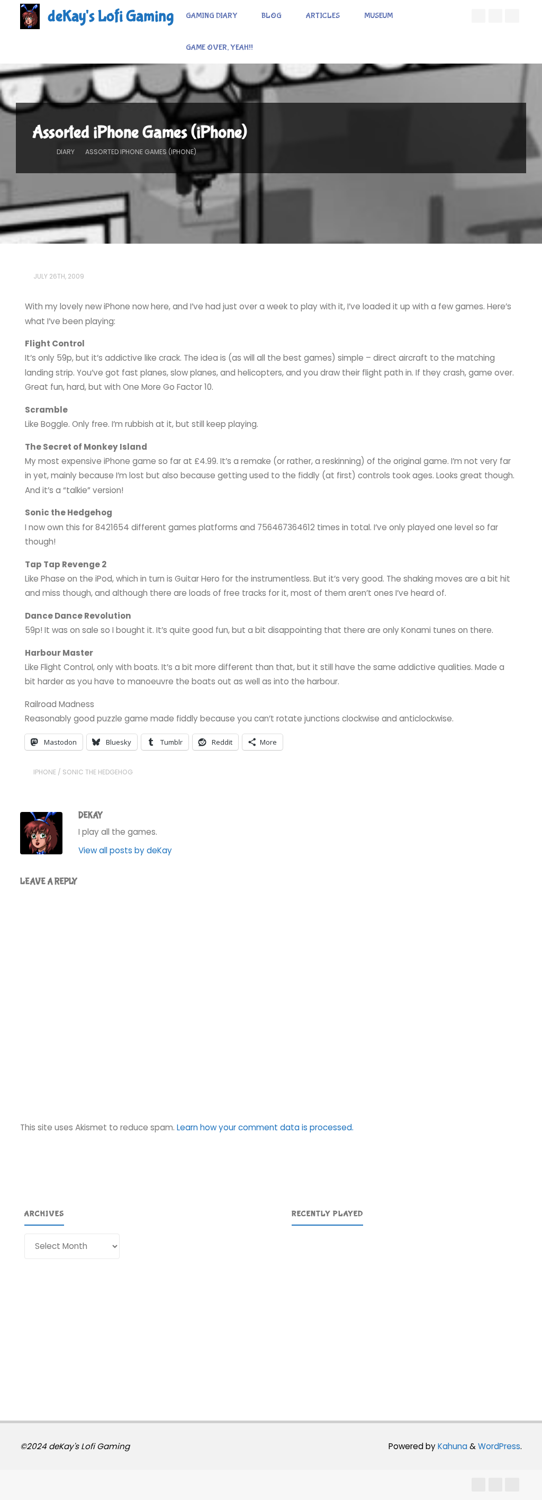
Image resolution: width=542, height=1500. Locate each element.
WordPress (499, 1446)
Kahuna (451, 1446)
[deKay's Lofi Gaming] (30, 15)
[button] (308, 1308)
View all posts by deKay (125, 850)
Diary (66, 151)
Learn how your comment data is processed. (265, 1127)
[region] (405, 1309)
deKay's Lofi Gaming (111, 16)
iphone (44, 771)
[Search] (276, 48)
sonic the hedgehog (97, 771)
